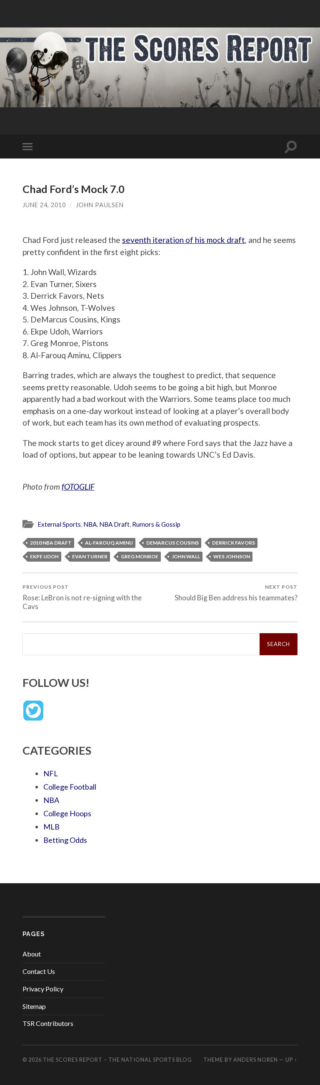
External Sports (59, 524)
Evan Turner (90, 556)
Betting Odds (65, 840)
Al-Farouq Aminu (109, 543)
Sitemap (34, 1006)
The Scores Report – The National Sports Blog (117, 1059)
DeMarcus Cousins (172, 543)
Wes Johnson (231, 556)
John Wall (186, 556)
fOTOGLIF (78, 486)
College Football (69, 786)
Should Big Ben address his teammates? (236, 593)
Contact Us (38, 971)
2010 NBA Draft (51, 543)
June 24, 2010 (44, 204)
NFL (50, 773)
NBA (90, 524)
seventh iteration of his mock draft (183, 240)
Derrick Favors (233, 543)
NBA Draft (114, 524)
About (31, 954)
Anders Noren (255, 1059)
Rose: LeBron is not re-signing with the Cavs (82, 597)
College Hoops (67, 813)
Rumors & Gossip (156, 524)
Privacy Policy (42, 989)
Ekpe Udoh (44, 556)
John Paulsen (100, 204)
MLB (51, 826)
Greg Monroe (139, 556)
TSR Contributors (47, 1023)
